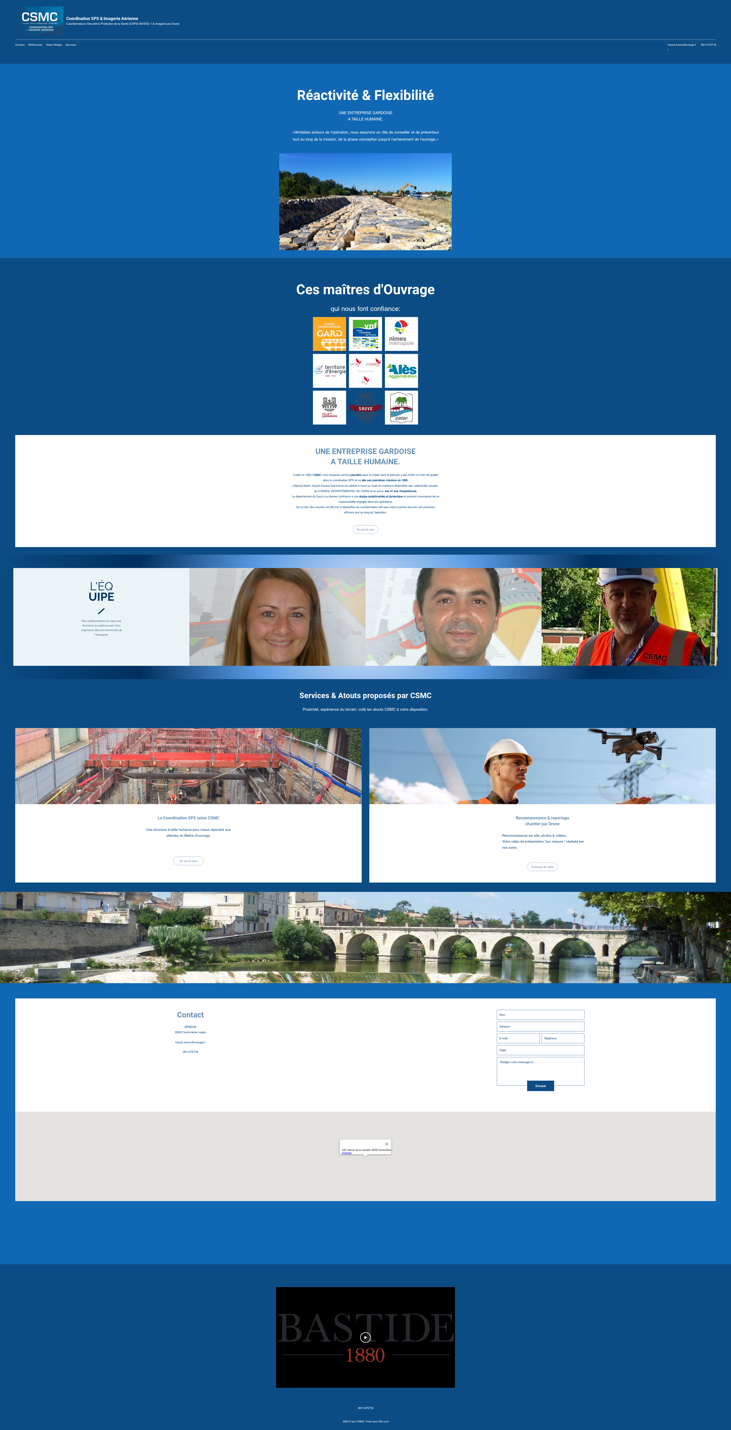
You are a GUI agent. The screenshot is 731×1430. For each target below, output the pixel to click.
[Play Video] (365, 1337)
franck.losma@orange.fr (190, 1042)
